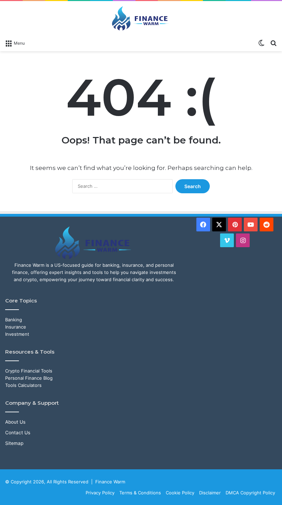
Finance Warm (110, 481)
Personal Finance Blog (29, 378)
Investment (17, 334)
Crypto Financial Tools (28, 371)
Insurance (15, 327)
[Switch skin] (261, 42)
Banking (13, 319)
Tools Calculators (23, 385)
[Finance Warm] (141, 18)
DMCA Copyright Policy (250, 492)
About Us (15, 422)
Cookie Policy (180, 492)
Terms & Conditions (140, 492)
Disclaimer (210, 492)
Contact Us (17, 432)
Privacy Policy (100, 492)
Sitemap (14, 443)
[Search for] (273, 42)
